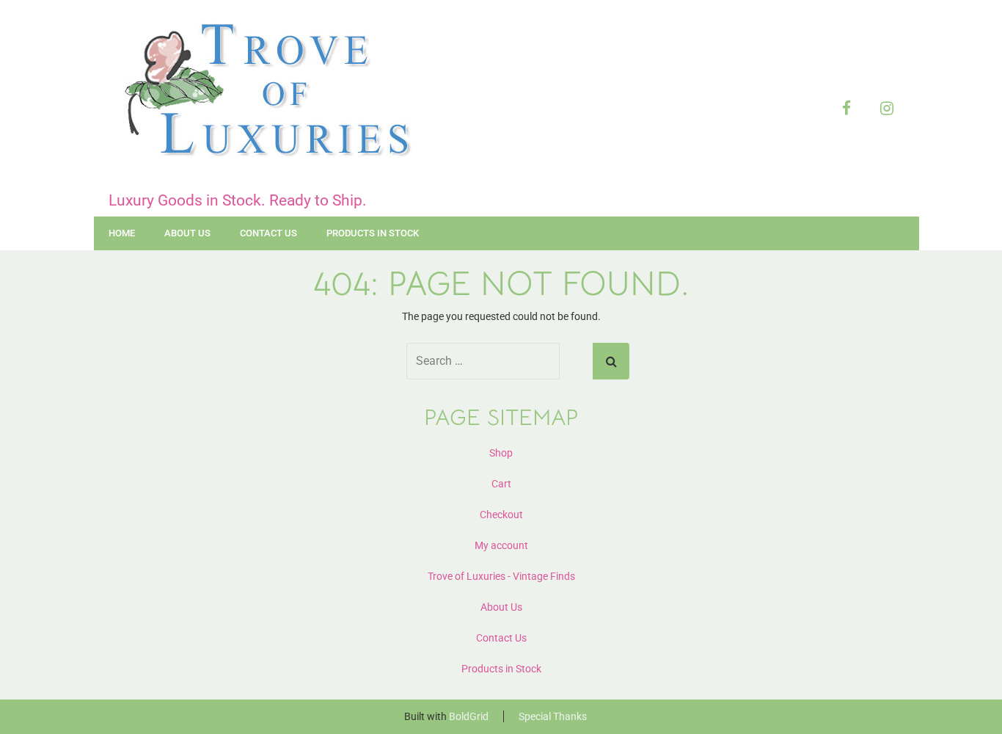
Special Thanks (553, 716)
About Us (187, 233)
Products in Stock (372, 233)
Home (122, 233)
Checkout (501, 514)
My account (501, 545)
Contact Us (268, 233)
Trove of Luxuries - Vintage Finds (501, 576)
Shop (501, 453)
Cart (501, 484)
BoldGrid (469, 716)
